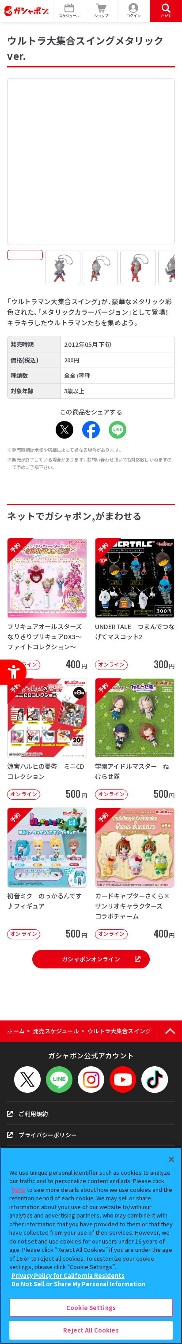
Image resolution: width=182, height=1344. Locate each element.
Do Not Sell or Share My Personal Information (78, 1284)
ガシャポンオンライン (91, 959)
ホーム (15, 1031)
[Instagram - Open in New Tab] (91, 1079)
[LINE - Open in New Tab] (117, 430)
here (18, 1189)
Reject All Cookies (90, 1330)
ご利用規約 (33, 1113)
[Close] (171, 1159)
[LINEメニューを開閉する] (59, 1079)
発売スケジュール (56, 1031)
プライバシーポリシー (47, 1135)
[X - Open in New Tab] (64, 430)
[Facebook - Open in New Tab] (91, 430)
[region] (91, 1245)
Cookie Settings (91, 1307)
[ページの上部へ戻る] (170, 1031)
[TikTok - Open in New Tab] (154, 1079)
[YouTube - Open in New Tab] (123, 1079)
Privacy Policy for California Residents (68, 1275)
